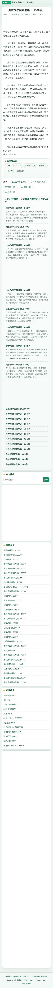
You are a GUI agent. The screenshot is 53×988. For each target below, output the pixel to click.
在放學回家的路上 (38, 182)
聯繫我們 (26, 976)
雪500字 (6, 700)
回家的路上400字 (10, 605)
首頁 (14, 2)
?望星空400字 (9, 723)
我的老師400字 (9, 741)
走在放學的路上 (10, 192)
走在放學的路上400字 (12, 600)
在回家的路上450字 (11, 628)
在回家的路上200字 (11, 550)
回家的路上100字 (10, 637)
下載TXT (9, 171)
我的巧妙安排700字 (11, 704)
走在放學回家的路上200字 (14, 655)
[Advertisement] (26, 24)
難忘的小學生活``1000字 (13, 745)
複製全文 (20, 171)
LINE (8, 166)
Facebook (17, 166)
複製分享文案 (30, 166)
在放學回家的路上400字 (17, 454)
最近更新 (44, 976)
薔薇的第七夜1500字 (12, 732)
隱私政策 (35, 976)
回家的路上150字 (10, 623)
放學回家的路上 (10, 187)
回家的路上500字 (10, 559)
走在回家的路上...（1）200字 (15, 587)
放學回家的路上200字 (12, 641)
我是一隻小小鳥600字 (12, 718)
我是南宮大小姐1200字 (13, 727)
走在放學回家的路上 (20, 182)
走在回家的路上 (26, 187)
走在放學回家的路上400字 (18, 429)
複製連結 (42, 166)
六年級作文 (31, 2)
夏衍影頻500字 (9, 695)
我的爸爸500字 (9, 709)
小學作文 (21, 2)
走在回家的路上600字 (12, 555)
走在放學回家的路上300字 (18, 414)
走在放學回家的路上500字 (18, 419)
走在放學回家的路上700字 (18, 439)
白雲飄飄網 (26, 983)
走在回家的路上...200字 (13, 664)
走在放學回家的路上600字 (18, 409)
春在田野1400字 (10, 736)
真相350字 (7, 713)
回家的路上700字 (10, 632)
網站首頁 (9, 976)
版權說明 (17, 976)
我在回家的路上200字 (12, 582)
